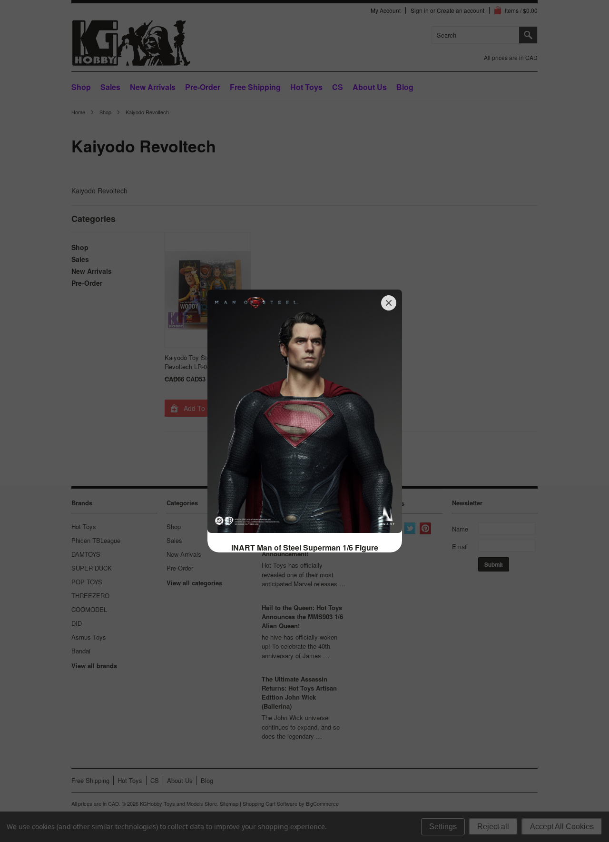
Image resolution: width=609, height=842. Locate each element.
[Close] (388, 303)
